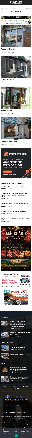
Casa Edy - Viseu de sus (25, 422)
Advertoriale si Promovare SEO (19, 420)
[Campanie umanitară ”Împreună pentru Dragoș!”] (5, 334)
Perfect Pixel (11, 418)
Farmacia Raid (6, 110)
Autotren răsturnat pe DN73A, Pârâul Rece (14, 211)
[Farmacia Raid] (16, 98)
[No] (30, 433)
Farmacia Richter (7, 80)
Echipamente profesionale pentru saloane (12, 424)
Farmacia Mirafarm (8, 49)
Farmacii (16, 46)
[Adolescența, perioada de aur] (5, 356)
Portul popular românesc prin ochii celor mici (15, 187)
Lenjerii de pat (26, 424)
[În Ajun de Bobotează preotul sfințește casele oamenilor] (5, 379)
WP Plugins (7, 422)
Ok (16, 435)
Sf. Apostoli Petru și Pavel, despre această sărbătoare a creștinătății (19, 369)
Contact (25, 412)
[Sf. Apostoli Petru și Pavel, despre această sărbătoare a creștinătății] (5, 369)
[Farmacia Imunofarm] (16, 128)
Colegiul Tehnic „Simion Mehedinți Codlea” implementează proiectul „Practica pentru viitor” (14, 195)
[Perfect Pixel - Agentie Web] (16, 177)
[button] (29, 2)
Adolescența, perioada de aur (19, 354)
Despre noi (12, 412)
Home (5, 412)
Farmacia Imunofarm (9, 141)
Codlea (2, 188)
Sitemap (19, 412)
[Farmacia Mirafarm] (16, 36)
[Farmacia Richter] (16, 67)
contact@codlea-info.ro (20, 405)
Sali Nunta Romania (15, 422)
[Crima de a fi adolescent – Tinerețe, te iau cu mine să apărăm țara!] (5, 348)
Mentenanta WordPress (20, 418)
